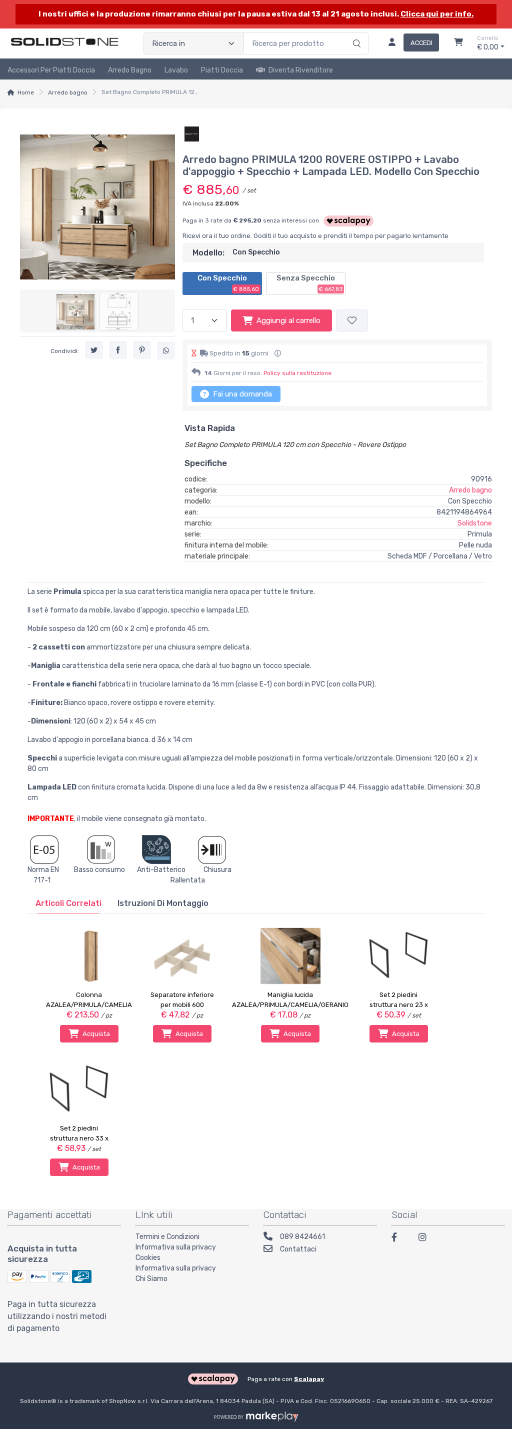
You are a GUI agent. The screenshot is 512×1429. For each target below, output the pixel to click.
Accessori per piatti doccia (51, 70)
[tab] (69, 903)
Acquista (96, 1034)
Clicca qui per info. (437, 14)
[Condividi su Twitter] (94, 350)
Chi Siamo (152, 1278)
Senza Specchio (309, 283)
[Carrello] (458, 43)
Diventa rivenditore (300, 70)
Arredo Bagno (130, 70)
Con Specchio (229, 283)
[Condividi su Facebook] (118, 350)
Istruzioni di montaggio (163, 903)
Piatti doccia (222, 70)
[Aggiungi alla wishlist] (352, 321)
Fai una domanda (241, 394)
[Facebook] (399, 1238)
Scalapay (309, 1379)
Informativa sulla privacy (176, 1247)
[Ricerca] (355, 33)
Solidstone (475, 523)
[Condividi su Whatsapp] (166, 351)
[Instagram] (426, 1238)
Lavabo (176, 70)
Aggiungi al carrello (288, 320)
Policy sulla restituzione (298, 373)
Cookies (148, 1258)
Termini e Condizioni (168, 1236)
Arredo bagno (68, 92)
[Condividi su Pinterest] (142, 350)
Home (26, 92)
